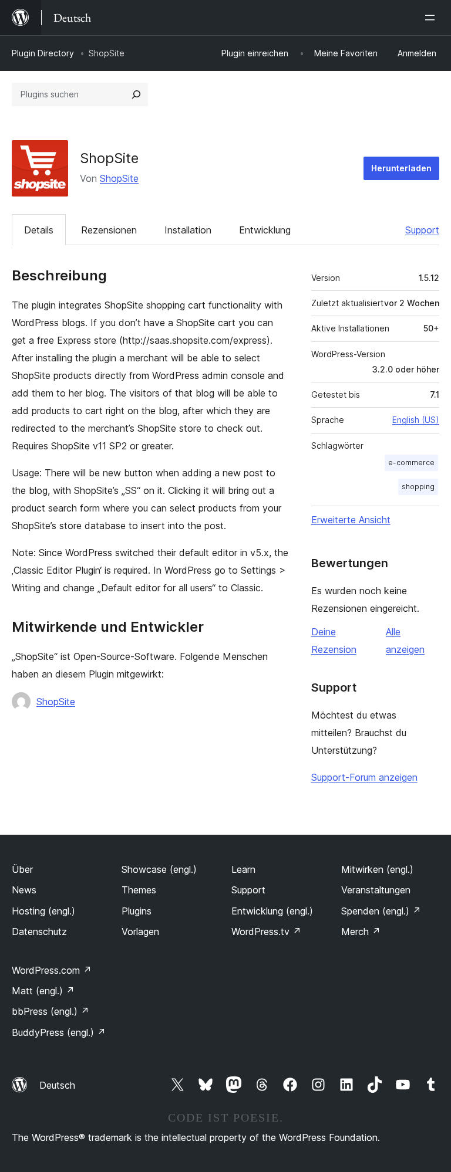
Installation (187, 230)
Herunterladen (401, 168)
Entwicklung (265, 230)
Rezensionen (109, 230)
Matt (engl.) (43, 991)
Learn (243, 869)
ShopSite (119, 178)
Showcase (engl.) (159, 869)
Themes (139, 890)
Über (22, 869)
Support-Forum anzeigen (364, 777)
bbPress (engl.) (50, 1011)
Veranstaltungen (375, 890)
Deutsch (57, 1085)
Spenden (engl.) (381, 911)
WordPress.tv (266, 931)
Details (38, 230)
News (24, 890)
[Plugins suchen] (136, 94)
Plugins (137, 911)
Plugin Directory (43, 53)
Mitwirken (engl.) (377, 869)
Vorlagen (140, 931)
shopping (418, 486)
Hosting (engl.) (43, 911)
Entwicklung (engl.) (272, 911)
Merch (361, 931)
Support (422, 230)
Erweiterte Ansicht (351, 520)
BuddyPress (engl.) (59, 1032)
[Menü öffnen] (432, 17)
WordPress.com (52, 970)
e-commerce (411, 462)
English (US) (415, 420)
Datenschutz (39, 931)
